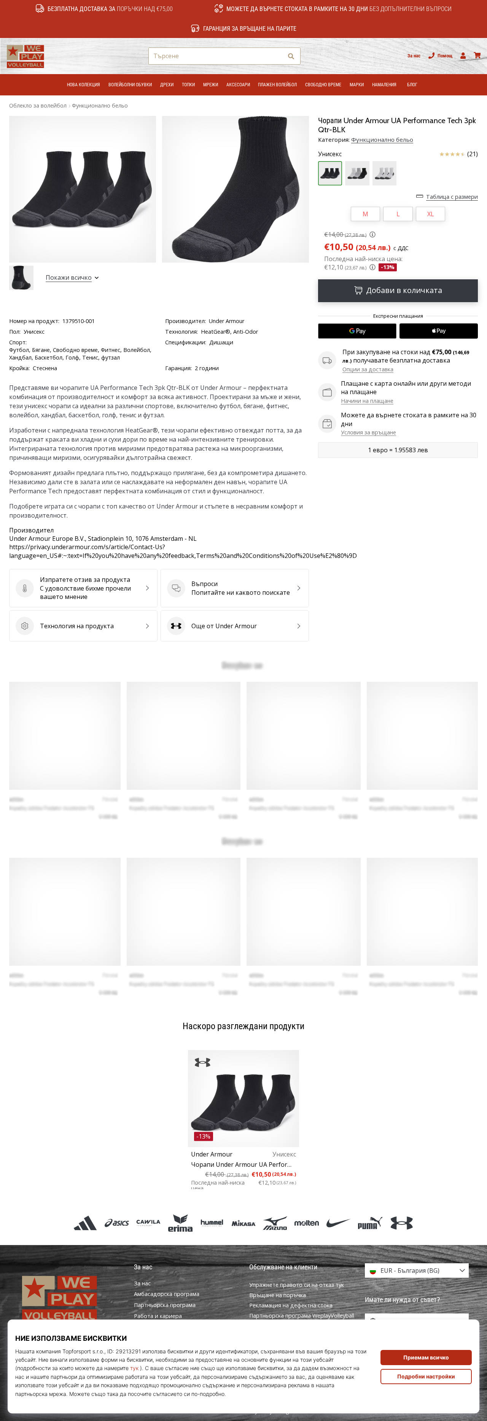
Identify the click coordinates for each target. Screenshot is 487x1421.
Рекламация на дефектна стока (291, 1305)
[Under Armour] (401, 1223)
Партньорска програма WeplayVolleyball (301, 1315)
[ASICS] (117, 1223)
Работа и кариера (158, 1316)
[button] (276, 56)
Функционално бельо (100, 105)
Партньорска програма (165, 1305)
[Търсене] (291, 56)
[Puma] (370, 1223)
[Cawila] (148, 1223)
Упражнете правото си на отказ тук (296, 1284)
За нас (413, 56)
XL (430, 214)
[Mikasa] (243, 1223)
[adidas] (85, 1223)
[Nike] (338, 1223)
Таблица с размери (452, 196)
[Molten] (307, 1223)
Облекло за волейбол (38, 105)
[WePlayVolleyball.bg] (70, 1298)
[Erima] (180, 1223)
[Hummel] (212, 1223)
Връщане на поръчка (277, 1295)
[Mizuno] (275, 1223)
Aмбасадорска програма (166, 1294)
